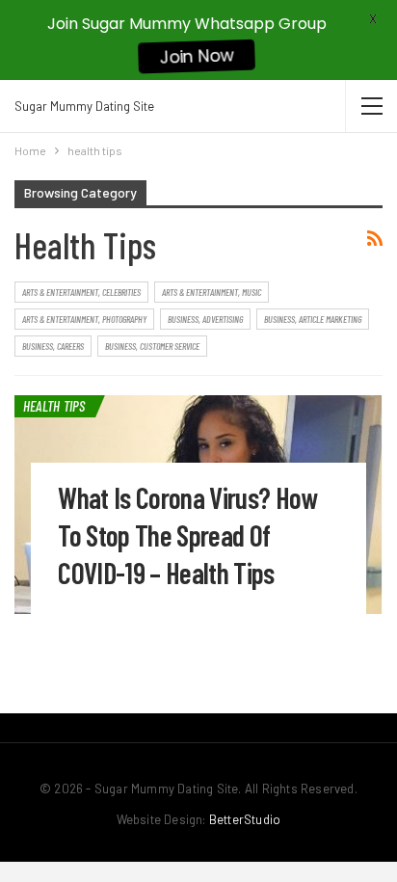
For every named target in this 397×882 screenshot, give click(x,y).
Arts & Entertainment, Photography (84, 319)
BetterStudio (244, 819)
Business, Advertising (205, 319)
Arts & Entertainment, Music (211, 292)
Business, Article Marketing (312, 319)
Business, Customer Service (152, 346)
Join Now (196, 56)
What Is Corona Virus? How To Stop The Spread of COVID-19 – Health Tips (188, 535)
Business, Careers (53, 346)
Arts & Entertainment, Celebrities (81, 292)
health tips (54, 405)
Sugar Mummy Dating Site (84, 106)
